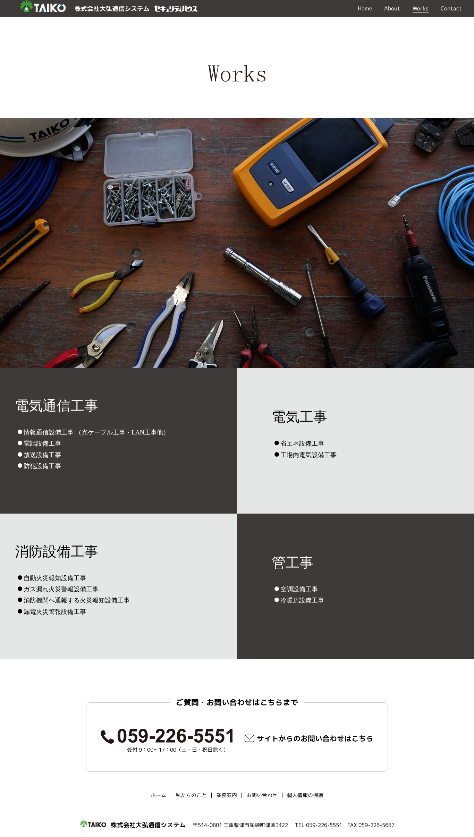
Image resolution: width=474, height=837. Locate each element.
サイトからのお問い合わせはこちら (315, 738)
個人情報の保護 (305, 795)
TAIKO (42, 8)
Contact (451, 8)
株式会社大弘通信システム (112, 8)
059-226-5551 (166, 736)
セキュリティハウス (175, 9)
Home (365, 8)
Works (421, 8)
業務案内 (226, 795)
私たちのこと (191, 795)
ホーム (158, 795)
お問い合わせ (262, 795)
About (392, 8)
